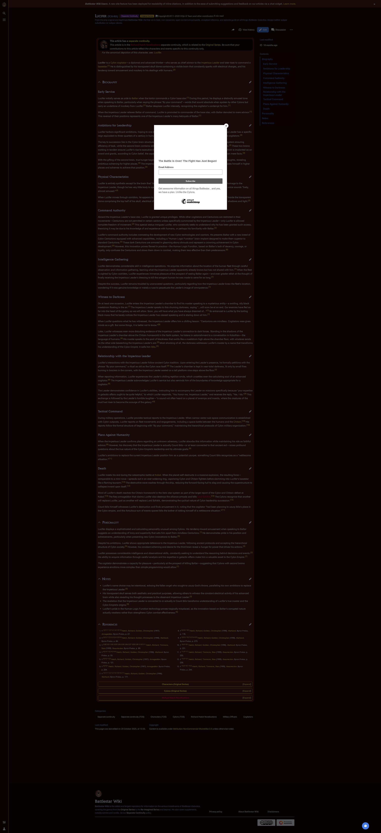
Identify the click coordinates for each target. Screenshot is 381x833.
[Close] (226, 126)
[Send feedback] (365, 825)
